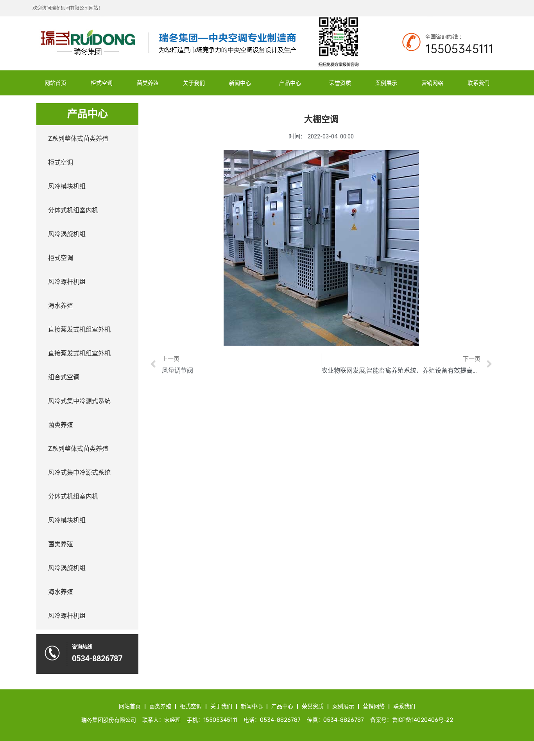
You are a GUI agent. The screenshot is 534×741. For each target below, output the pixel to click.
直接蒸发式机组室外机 (79, 329)
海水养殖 (60, 305)
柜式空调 (102, 83)
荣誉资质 (340, 83)
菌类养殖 (148, 83)
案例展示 (386, 83)
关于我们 (194, 83)
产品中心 (290, 83)
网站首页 (55, 83)
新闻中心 (240, 83)
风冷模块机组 (67, 186)
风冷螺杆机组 (67, 281)
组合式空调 (63, 377)
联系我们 (478, 83)
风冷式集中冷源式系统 (79, 401)
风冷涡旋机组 (67, 234)
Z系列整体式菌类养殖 (78, 138)
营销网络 (432, 83)
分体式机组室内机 (73, 210)
